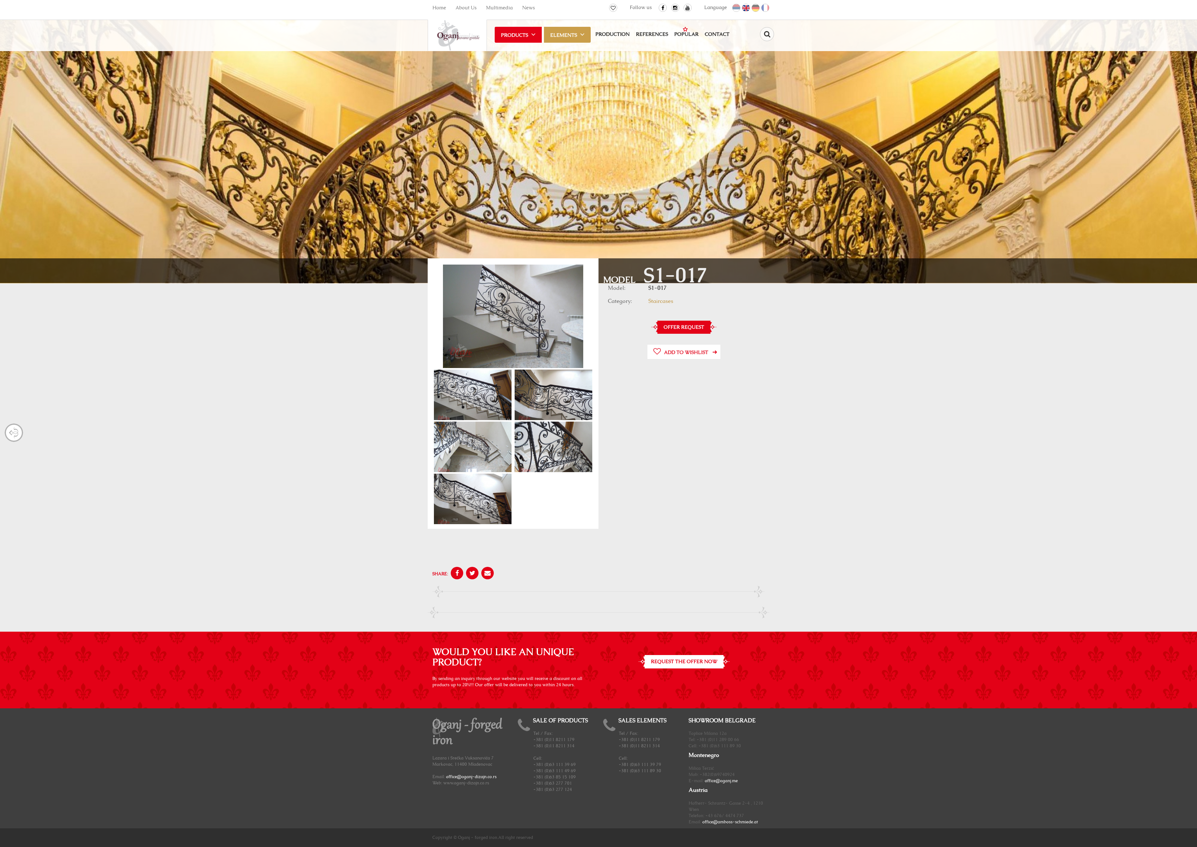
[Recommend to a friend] (487, 574)
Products (514, 35)
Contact (717, 34)
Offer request (684, 327)
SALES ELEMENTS (642, 721)
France (765, 8)
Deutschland (756, 8)
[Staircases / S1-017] (513, 317)
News (528, 7)
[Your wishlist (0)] (613, 8)
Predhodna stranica (14, 433)
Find (767, 34)
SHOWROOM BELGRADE (722, 721)
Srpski (736, 8)
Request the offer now (684, 661)
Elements (563, 35)
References (652, 34)
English (746, 8)
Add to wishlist (686, 352)
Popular (686, 34)
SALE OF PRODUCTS (560, 721)
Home (439, 7)
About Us (466, 7)
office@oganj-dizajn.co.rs (471, 777)
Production (612, 34)
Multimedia (499, 7)
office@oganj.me (721, 781)
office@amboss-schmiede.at (730, 822)
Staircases (660, 301)
